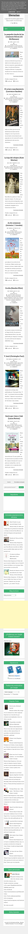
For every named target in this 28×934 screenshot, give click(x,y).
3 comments (14, 102)
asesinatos (11, 98)
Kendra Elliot (19, 298)
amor (7, 98)
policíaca (8, 300)
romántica (20, 47)
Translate (15, 694)
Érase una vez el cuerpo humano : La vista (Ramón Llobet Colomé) (16, 756)
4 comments (14, 48)
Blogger (21, 923)
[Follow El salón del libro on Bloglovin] (14, 676)
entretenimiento (19, 98)
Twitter (16, 81)
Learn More (11, 12)
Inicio (9, 482)
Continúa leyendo (18, 76)
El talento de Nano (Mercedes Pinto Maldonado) (15, 556)
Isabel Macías (16, 874)
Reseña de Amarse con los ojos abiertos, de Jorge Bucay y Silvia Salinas (17, 572)
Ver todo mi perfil (8, 905)
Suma (20, 168)
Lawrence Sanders (17, 99)
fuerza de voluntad (18, 297)
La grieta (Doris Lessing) (16, 821)
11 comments (14, 429)
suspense (13, 301)
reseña (15, 47)
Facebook (9, 81)
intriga (6, 298)
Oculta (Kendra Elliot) (14, 288)
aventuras (7, 426)
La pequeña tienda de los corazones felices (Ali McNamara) (14, 36)
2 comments (14, 234)
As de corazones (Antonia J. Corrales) (14, 224)
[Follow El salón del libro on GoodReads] (14, 678)
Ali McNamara (10, 45)
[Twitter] (13, 23)
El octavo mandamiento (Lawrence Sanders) (14, 90)
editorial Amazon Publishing (13, 296)
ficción (16, 45)
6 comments (14, 169)
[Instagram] (15, 23)
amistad (9, 232)
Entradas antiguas (19, 482)
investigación (8, 99)
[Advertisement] (14, 614)
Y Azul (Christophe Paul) (14, 356)
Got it (18, 12)
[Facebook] (11, 23)
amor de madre (18, 232)
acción (7, 363)
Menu (6, 28)
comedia (13, 426)
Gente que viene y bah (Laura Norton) (14, 417)
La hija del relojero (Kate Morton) (14, 159)
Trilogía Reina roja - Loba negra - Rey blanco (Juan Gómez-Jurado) (16, 791)
